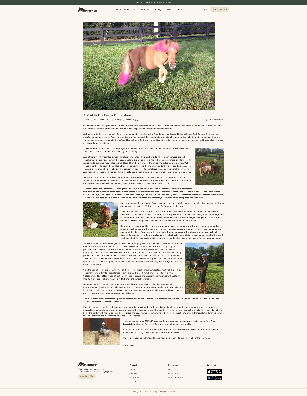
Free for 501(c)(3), (127, 287)
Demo (179, 9)
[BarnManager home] (87, 9)
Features (145, 9)
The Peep (148, 214)
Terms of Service (175, 377)
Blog (170, 369)
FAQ (169, 9)
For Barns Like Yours (125, 9)
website (214, 329)
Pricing (158, 9)
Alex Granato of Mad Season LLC (151, 148)
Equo (138, 313)
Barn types (134, 377)
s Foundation (158, 214)
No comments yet (216, 120)
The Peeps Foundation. (191, 125)
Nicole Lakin (105, 120)
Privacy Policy (174, 373)
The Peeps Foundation (93, 148)
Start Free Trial (220, 9)
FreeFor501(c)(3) (131, 120)
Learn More (128, 345)
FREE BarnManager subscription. (135, 279)
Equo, (88, 301)
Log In (205, 9)
